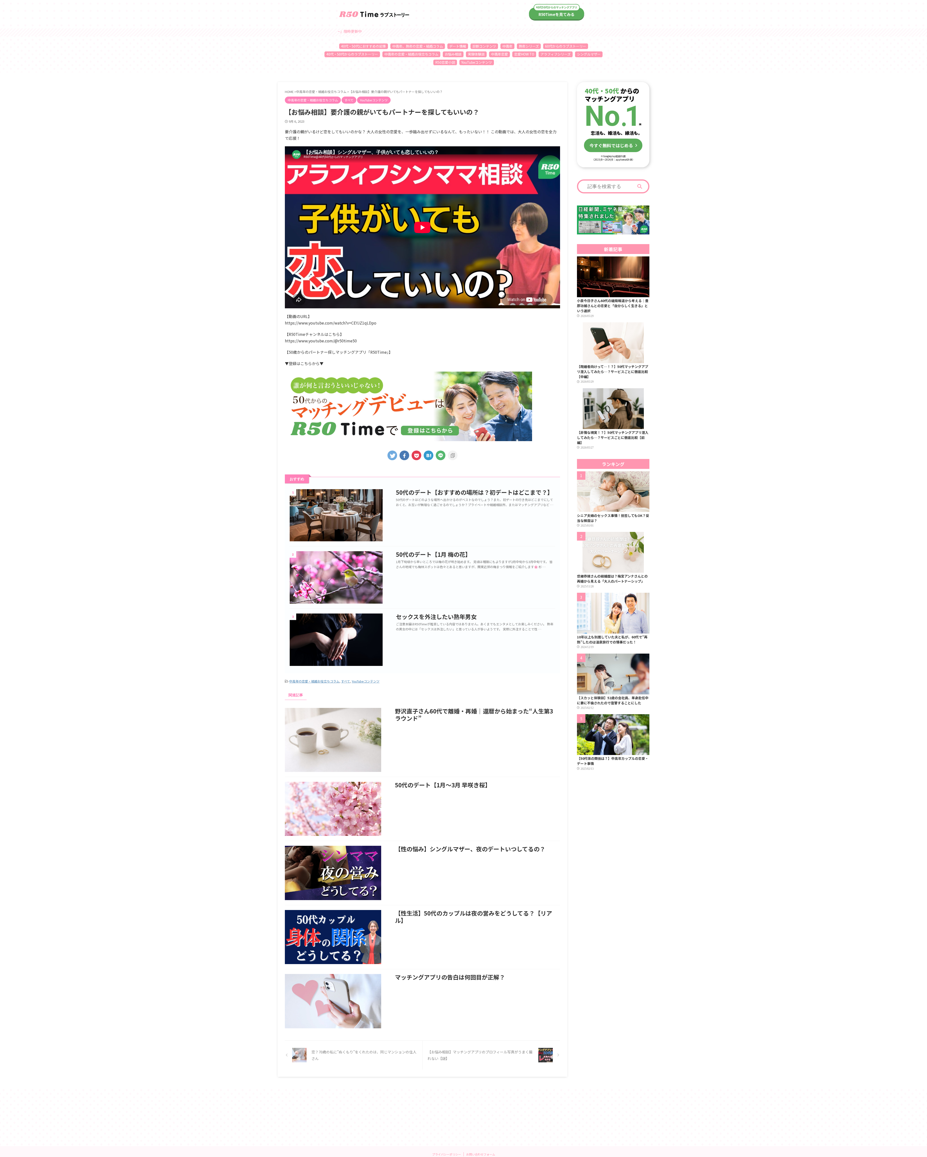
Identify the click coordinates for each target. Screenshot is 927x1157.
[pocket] (416, 455)
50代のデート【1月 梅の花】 (433, 554)
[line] (440, 455)
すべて (345, 681)
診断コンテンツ (484, 46)
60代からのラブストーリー (565, 46)
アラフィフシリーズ (556, 54)
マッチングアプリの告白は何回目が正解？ (450, 977)
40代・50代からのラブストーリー (352, 54)
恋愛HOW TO (524, 54)
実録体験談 (476, 54)
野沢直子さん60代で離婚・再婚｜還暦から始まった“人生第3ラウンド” (474, 714)
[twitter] (392, 455)
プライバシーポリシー (446, 1154)
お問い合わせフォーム (480, 1154)
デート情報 (457, 46)
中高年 (507, 46)
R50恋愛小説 (445, 62)
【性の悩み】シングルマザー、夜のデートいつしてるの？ (470, 849)
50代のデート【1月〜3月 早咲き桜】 (443, 785)
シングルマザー (589, 54)
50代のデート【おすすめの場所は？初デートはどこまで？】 (474, 492)
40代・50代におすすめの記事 (363, 46)
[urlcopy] (452, 455)
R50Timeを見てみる (557, 14)
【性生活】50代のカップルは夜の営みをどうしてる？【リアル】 (473, 916)
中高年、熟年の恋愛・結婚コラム (417, 46)
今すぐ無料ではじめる (611, 145)
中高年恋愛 (499, 54)
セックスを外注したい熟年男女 (436, 616)
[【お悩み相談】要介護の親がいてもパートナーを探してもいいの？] (428, 455)
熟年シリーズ (529, 46)
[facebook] (404, 455)
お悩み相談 (453, 54)
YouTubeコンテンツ (476, 62)
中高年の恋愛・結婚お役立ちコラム (411, 54)
